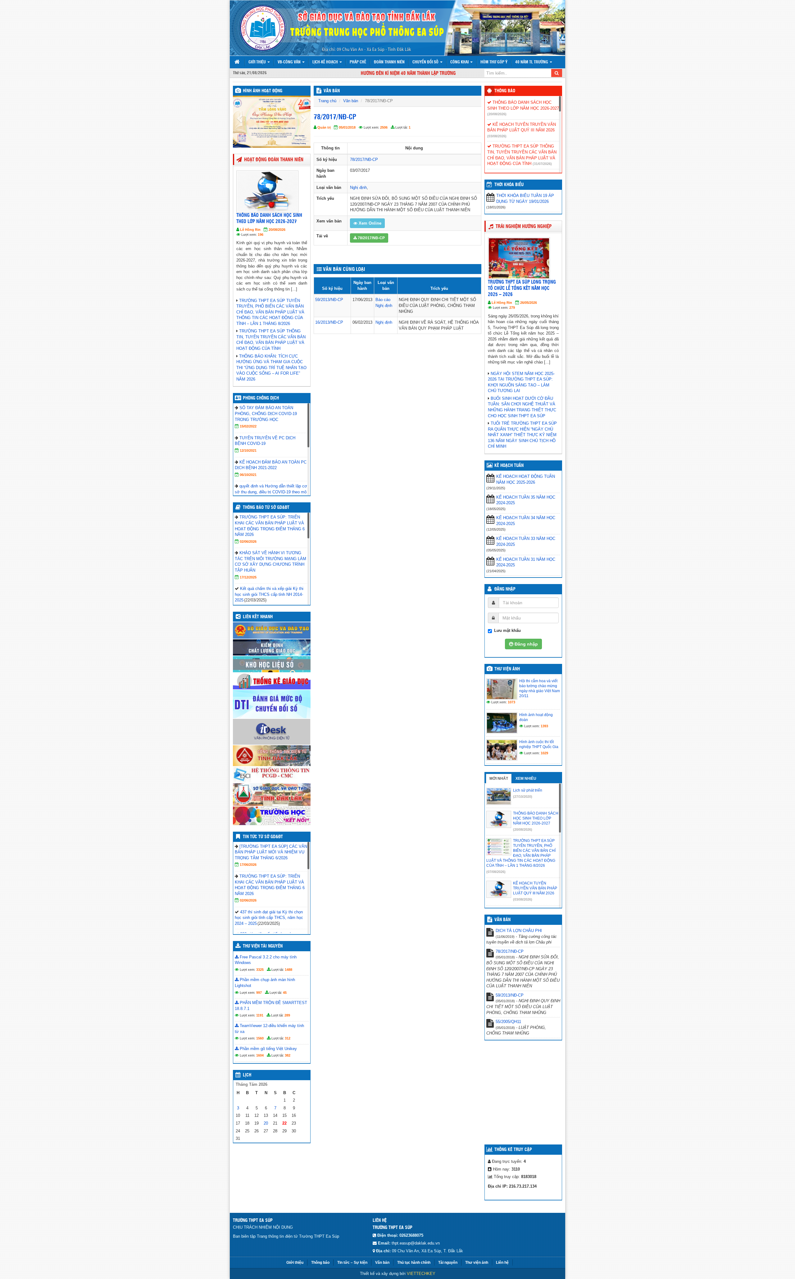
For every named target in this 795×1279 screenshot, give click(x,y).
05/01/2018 (347, 127)
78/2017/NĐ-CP (364, 159)
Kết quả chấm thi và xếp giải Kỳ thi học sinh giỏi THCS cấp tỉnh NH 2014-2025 (269, 594)
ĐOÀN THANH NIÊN (389, 62)
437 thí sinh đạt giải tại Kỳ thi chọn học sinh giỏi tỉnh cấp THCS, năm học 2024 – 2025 (269, 918)
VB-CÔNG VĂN (290, 62)
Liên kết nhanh (258, 617)
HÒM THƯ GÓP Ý (493, 62)
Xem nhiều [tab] (526, 778)
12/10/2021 (248, 450)
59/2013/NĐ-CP (329, 299)
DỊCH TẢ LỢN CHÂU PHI (519, 930)
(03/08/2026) (497, 136)
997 (259, 992)
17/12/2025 (248, 577)
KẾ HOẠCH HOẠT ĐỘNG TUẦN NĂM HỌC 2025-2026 (525, 479)
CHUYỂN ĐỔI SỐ (425, 62)
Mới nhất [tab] (498, 778)
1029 (544, 753)
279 (512, 307)
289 (287, 1015)
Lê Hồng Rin (250, 229)
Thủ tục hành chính (413, 1262)
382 (287, 1055)
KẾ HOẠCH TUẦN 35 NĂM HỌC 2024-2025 (525, 500)
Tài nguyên (447, 1262)
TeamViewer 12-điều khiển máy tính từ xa (269, 1028)
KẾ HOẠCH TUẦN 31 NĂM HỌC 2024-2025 (525, 562)
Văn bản (350, 100)
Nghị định (358, 187)
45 (285, 992)
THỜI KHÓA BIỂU (509, 185)
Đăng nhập (505, 589)
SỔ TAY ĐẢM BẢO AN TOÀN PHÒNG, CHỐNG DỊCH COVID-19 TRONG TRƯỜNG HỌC (266, 413)
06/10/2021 (248, 475)
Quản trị (324, 127)
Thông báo (504, 91)
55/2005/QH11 (508, 1021)
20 (266, 1123)
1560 (260, 1038)
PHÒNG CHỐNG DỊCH (261, 398)
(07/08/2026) (496, 872)
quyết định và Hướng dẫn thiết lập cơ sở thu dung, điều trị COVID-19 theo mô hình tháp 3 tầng (271, 492)
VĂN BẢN (332, 91)
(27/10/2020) (522, 796)
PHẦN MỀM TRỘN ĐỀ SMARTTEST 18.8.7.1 (271, 1005)
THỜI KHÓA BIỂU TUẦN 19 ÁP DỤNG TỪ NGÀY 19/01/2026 (525, 198)
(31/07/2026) (542, 164)
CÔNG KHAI (460, 62)
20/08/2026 (277, 229)
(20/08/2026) (497, 114)
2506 (384, 127)
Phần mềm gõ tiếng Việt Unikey (267, 1048)
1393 (544, 726)
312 (287, 1038)
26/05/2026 (528, 302)
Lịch (247, 1075)
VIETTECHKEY (421, 1273)
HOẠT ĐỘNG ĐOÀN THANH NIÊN (273, 160)
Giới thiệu (257, 62)
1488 (288, 969)
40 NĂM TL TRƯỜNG (532, 62)
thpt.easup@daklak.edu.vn (416, 1243)
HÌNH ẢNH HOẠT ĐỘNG (262, 91)
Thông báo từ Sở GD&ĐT (266, 507)
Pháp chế (358, 62)
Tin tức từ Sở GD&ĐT (263, 837)
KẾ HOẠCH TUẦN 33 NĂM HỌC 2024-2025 (525, 541)
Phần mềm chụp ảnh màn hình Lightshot (265, 982)
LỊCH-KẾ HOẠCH (325, 62)
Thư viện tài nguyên (263, 946)
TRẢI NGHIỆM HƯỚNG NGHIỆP (524, 226)
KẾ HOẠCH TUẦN (509, 466)
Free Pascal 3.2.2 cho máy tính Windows (266, 960)
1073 (511, 702)
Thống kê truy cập (513, 1150)
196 (260, 234)
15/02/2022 (248, 426)
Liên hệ (502, 1262)
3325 (260, 969)
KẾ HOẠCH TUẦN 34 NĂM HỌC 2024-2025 (525, 520)
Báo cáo (382, 299)
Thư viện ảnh (507, 669)
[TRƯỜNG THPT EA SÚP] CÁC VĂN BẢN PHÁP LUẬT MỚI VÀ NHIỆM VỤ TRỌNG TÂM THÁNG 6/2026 (271, 852)
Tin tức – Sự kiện (352, 1262)
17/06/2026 (248, 864)
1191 (259, 1015)
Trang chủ (327, 100)
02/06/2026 (248, 541)
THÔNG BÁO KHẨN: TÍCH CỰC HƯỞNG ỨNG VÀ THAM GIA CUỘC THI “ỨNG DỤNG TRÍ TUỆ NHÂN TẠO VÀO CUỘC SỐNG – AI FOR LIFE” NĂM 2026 (271, 367)
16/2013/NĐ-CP (329, 322)
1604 (260, 1055)
